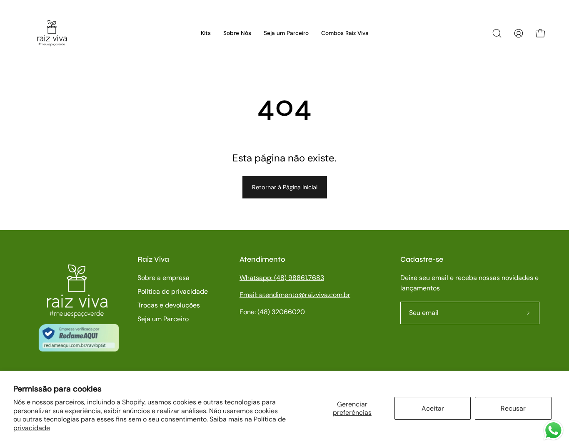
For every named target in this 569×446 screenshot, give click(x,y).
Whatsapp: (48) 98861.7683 (282, 277)
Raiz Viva (153, 259)
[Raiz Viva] (52, 33)
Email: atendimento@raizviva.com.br (295, 294)
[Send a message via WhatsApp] (553, 430)
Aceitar (433, 408)
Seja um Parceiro (163, 319)
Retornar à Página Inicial (284, 187)
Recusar (513, 408)
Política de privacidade (172, 291)
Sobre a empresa (163, 277)
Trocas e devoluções (168, 305)
